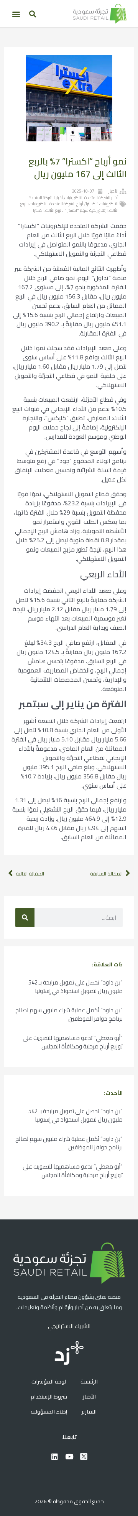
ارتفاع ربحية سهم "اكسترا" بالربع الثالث (76, 210)
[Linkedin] (54, 1456)
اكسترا (38, 210)
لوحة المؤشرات (48, 1381)
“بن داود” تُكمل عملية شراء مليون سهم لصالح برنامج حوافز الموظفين (69, 1014)
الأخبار (113, 191)
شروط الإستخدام (49, 1396)
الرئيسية (89, 1381)
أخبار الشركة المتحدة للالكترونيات (91, 197)
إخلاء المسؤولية (49, 1411)
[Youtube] (69, 1456)
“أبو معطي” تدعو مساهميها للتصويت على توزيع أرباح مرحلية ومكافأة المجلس (73, 1042)
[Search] (24, 917)
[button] (32, 13)
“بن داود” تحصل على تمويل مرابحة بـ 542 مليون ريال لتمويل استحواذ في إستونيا (75, 986)
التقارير (89, 1411)
